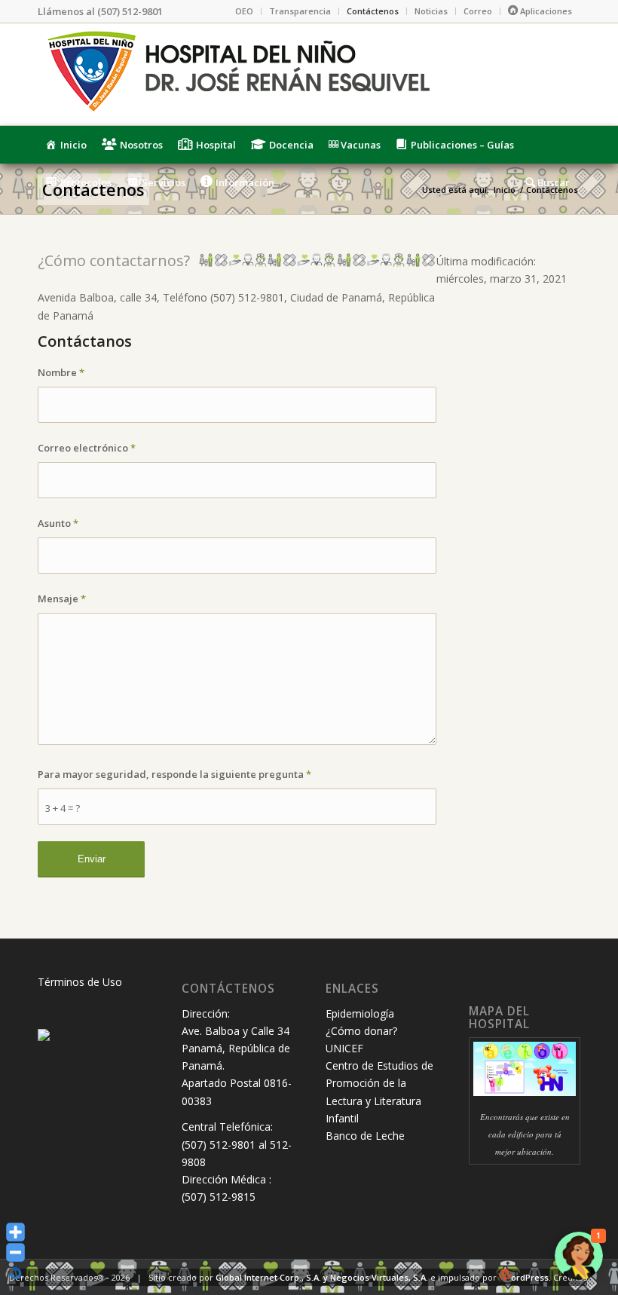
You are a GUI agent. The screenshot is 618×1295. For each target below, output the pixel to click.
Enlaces (352, 989)
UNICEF (344, 1048)
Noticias (431, 11)
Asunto (58, 523)
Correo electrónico (87, 448)
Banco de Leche (365, 1135)
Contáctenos (373, 11)
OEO (244, 11)
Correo (478, 11)
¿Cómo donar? (361, 1031)
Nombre (61, 372)
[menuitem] (245, 11)
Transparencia (300, 11)
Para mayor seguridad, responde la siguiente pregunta (174, 774)
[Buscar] (549, 182)
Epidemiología (360, 1013)
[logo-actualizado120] (237, 74)
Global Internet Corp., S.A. (268, 1277)
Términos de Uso (80, 982)
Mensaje (62, 598)
